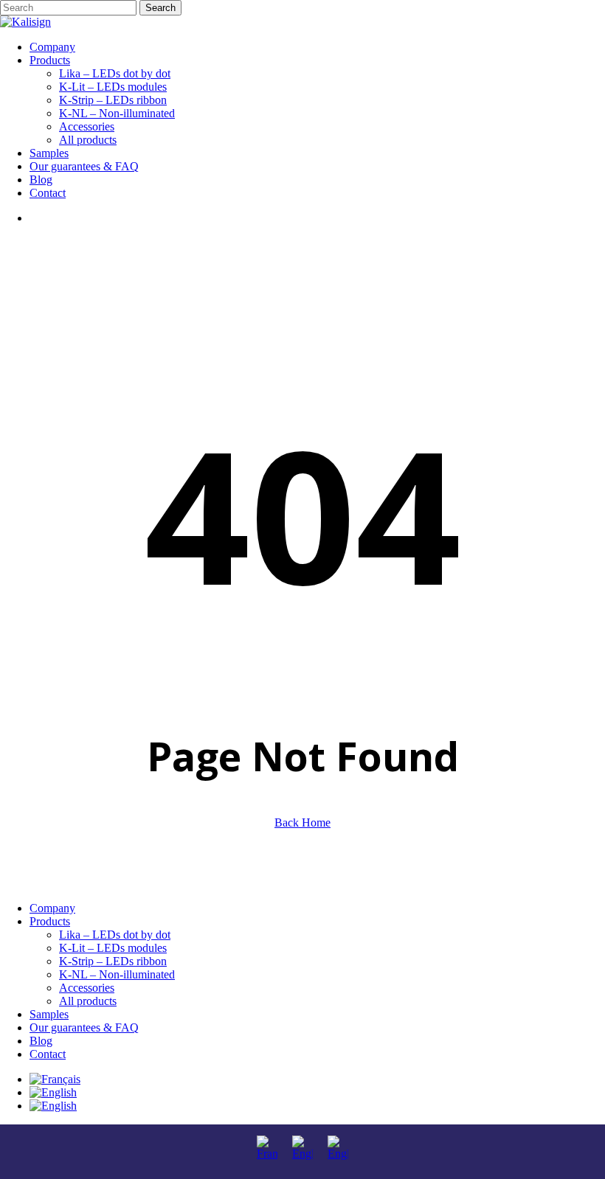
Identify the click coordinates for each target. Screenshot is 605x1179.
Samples (49, 1014)
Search (160, 7)
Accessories (86, 987)
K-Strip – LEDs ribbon (113, 961)
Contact (48, 1054)
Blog (41, 1040)
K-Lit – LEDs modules (113, 948)
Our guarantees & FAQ (84, 1027)
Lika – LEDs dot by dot (114, 934)
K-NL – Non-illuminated (117, 974)
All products (88, 1001)
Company (52, 908)
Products (50, 921)
